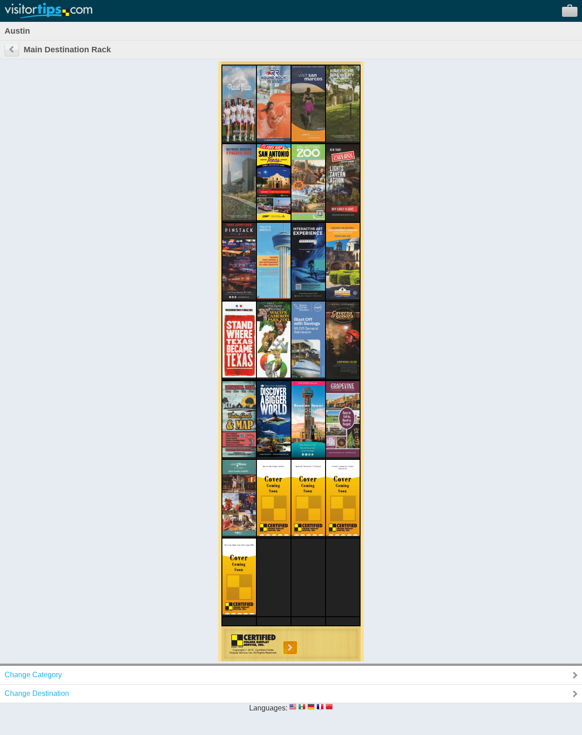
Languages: (268, 708)
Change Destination (37, 693)
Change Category (33, 675)
